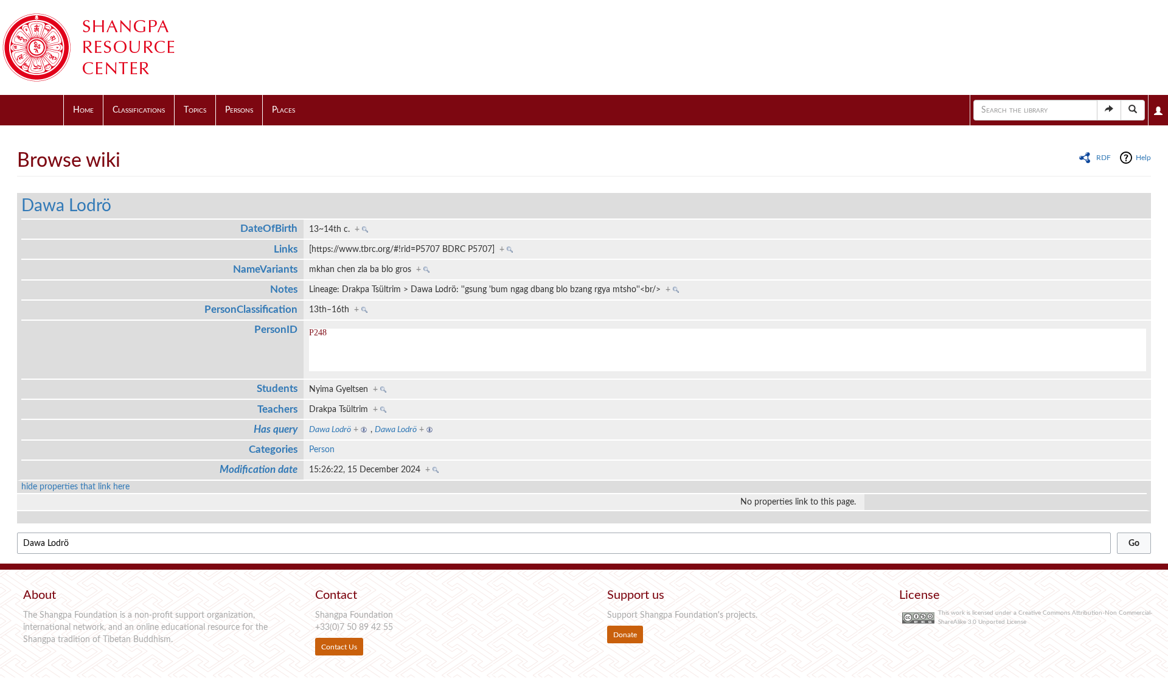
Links (285, 249)
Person (322, 450)
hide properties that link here (75, 487)
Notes (283, 289)
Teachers (277, 409)
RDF (1103, 157)
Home (83, 110)
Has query (275, 429)
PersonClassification (250, 309)
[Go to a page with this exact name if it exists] (1109, 110)
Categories (273, 449)
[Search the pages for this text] (1133, 110)
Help (1143, 157)
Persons (239, 110)
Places (283, 110)
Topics (195, 110)
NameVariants (265, 269)
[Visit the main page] (103, 47)
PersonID (275, 329)
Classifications (139, 110)
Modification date (258, 469)
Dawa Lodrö (66, 205)
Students (277, 388)
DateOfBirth (268, 228)
